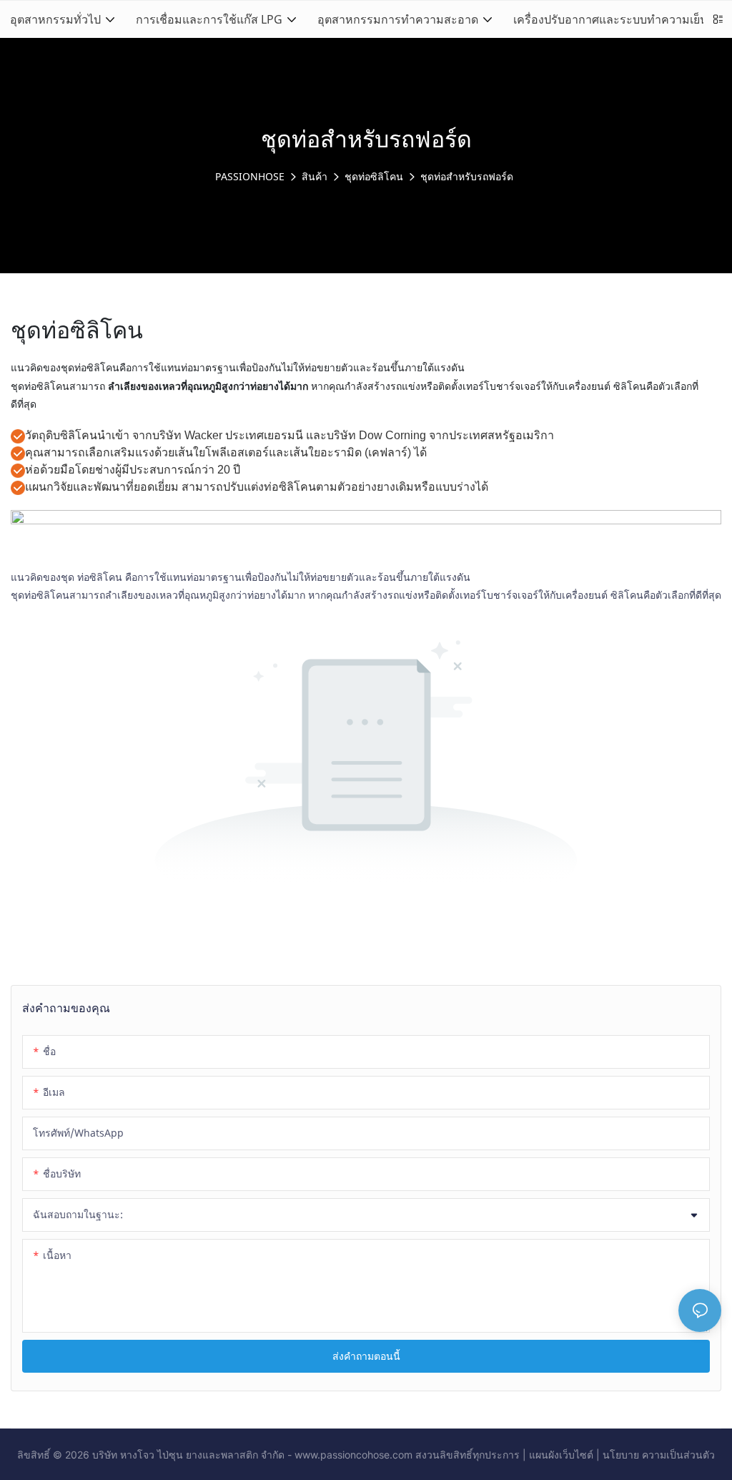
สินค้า (314, 176)
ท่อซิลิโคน (99, 577)
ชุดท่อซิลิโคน (374, 176)
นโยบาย (621, 1455)
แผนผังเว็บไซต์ (561, 1455)
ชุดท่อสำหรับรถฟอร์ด (466, 176)
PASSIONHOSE (250, 176)
